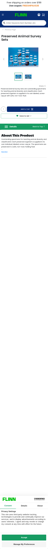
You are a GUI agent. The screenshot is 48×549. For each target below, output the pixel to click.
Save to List (24, 116)
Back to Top (38, 126)
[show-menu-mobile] (2, 15)
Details (13, 126)
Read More (4, 152)
